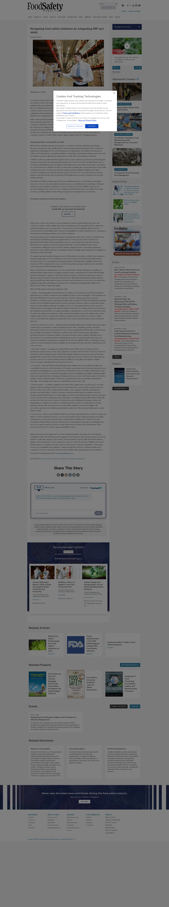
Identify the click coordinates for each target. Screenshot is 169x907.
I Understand (91, 126)
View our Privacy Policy (87, 120)
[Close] (114, 93)
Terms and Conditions (71, 113)
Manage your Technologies (75, 126)
